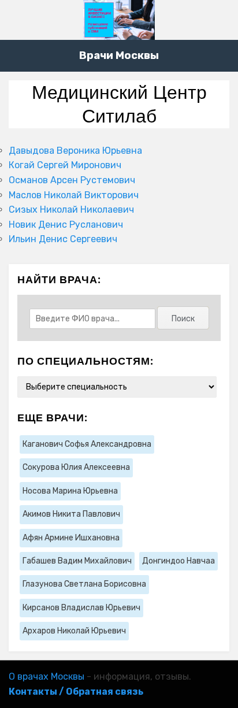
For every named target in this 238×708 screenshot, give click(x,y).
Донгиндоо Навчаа (178, 561)
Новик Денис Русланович (66, 224)
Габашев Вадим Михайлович (77, 561)
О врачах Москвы (46, 676)
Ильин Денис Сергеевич (63, 238)
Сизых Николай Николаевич (71, 209)
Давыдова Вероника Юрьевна (75, 150)
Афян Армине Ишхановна (71, 538)
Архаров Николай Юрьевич (74, 631)
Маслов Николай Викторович (74, 195)
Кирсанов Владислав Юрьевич (81, 608)
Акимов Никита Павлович (71, 514)
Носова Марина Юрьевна (70, 491)
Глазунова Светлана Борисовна (84, 584)
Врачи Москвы (119, 55)
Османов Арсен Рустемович (72, 180)
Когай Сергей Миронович (65, 165)
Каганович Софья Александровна (87, 444)
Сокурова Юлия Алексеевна (76, 467)
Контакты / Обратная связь (76, 691)
